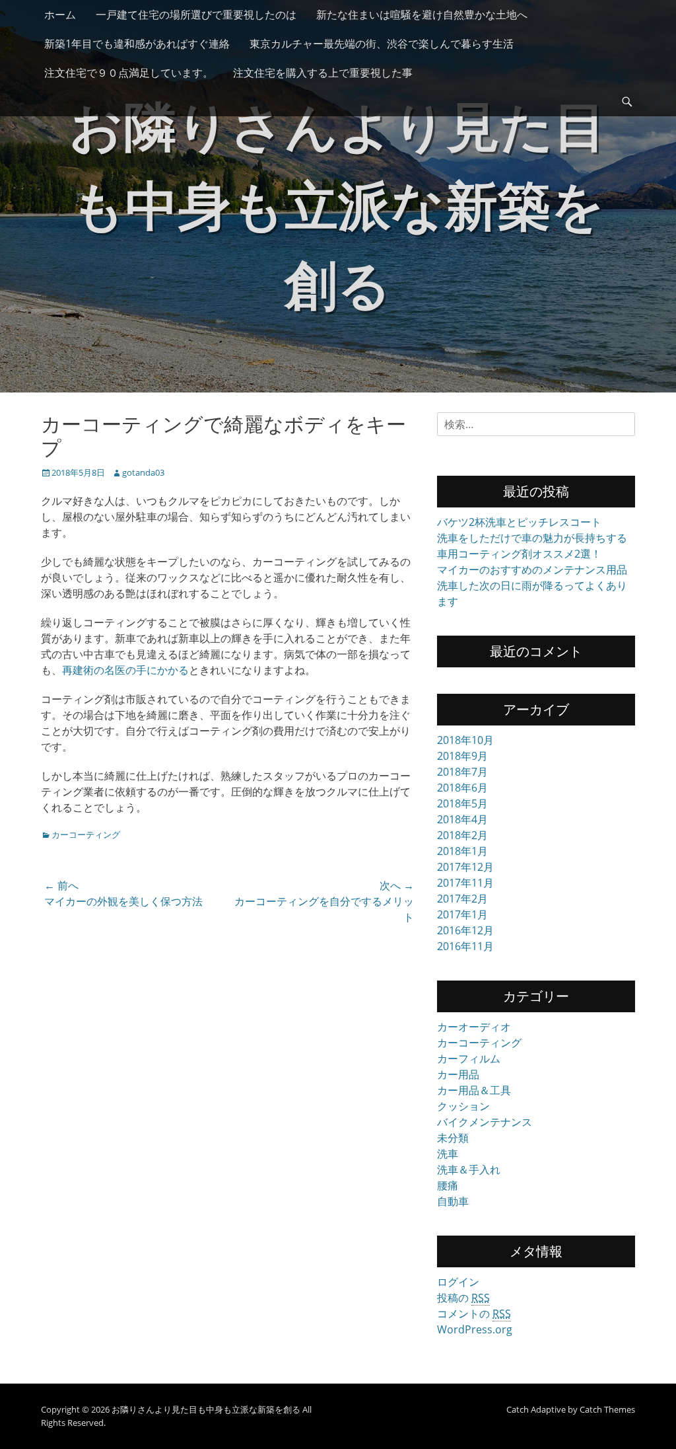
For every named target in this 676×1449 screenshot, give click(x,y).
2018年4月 (462, 819)
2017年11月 (465, 882)
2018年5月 (462, 803)
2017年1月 (462, 914)
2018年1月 (462, 851)
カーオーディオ (474, 1027)
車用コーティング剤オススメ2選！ (519, 553)
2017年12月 (465, 867)
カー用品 (458, 1074)
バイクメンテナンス (484, 1122)
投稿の (463, 1297)
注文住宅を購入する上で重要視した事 (323, 72)
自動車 (453, 1201)
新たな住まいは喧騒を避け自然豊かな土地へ (421, 14)
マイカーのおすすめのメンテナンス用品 (532, 569)
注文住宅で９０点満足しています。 (128, 72)
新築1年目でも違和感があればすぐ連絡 (137, 43)
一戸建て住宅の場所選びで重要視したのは (196, 14)
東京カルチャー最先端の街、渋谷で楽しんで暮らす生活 (382, 43)
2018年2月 (462, 835)
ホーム (60, 14)
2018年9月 (462, 756)
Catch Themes (607, 1409)
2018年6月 (462, 787)
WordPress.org (474, 1329)
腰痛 (447, 1185)
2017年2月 (462, 898)
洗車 (447, 1153)
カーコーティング (85, 834)
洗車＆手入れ (468, 1169)
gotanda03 (143, 472)
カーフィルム (468, 1058)
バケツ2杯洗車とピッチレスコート (519, 522)
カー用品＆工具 (474, 1090)
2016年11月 (465, 946)
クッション (463, 1106)
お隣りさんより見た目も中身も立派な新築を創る (338, 204)
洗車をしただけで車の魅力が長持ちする (532, 538)
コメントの (474, 1313)
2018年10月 (465, 740)
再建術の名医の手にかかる (125, 670)
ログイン (458, 1282)
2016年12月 (465, 930)
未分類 (453, 1138)
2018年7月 (462, 771)
